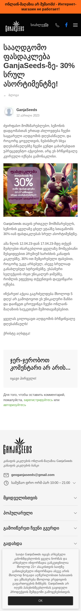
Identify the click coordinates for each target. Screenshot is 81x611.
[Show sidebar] (75, 25)
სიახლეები (40, 25)
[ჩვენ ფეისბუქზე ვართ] (66, 24)
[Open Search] (46, 25)
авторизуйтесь (14, 405)
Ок (40, 600)
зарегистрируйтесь (38, 400)
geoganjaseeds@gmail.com (32, 475)
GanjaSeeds (26, 110)
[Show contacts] (57, 25)
